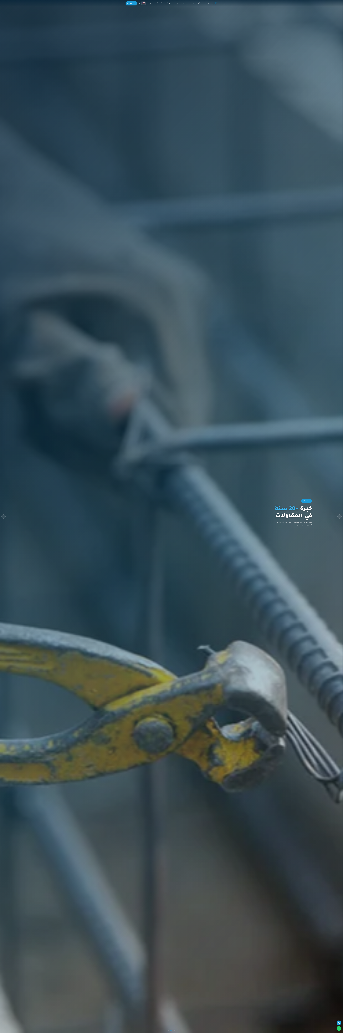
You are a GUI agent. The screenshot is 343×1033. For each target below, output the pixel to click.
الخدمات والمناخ (186, 3)
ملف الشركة (200, 3)
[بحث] (139, 3)
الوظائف (168, 3)
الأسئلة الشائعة (160, 3)
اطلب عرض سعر (131, 3)
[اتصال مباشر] (339, 1022)
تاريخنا (193, 3)
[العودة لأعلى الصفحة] (4, 1030)
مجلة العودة (176, 3)
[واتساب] (339, 1028)
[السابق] (339, 516)
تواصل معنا (151, 3)
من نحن (207, 3)
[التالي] (3, 516)
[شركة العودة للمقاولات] (214, 3)
